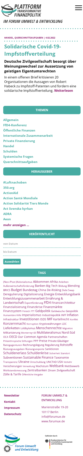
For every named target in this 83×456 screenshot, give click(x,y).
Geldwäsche (58, 311)
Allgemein (11, 120)
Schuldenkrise (38, 353)
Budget (16, 290)
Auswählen (12, 261)
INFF (63, 315)
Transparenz (10, 361)
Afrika (54, 282)
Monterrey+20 (28, 332)
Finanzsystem (12, 311)
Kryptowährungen (50, 324)
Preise (43, 341)
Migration (67, 328)
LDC (64, 323)
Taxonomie (61, 357)
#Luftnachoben (15, 182)
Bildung (62, 286)
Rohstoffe (66, 345)
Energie (49, 294)
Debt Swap (68, 290)
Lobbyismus (28, 328)
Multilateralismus (49, 332)
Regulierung (52, 345)
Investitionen (29, 319)
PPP (35, 341)
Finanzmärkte (52, 307)
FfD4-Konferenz (15, 125)
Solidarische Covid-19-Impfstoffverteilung (32, 50)
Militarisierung (11, 332)
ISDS (43, 319)
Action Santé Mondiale (20, 198)
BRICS (6, 290)
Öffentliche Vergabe (32, 374)
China (42, 290)
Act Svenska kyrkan (18, 209)
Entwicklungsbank (67, 294)
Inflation (72, 315)
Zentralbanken (37, 370)
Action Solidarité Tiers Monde (25, 203)
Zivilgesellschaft (66, 370)
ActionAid (10, 193)
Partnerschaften (57, 337)
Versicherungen (12, 366)
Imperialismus (31, 315)
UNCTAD (51, 362)
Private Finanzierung (19, 141)
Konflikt (74, 319)
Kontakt (9, 402)
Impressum (12, 408)
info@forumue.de (53, 416)
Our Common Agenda (32, 337)
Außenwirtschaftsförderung (18, 286)
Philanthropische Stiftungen (18, 340)
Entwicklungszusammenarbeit (24, 298)
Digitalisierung (33, 294)
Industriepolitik (51, 315)
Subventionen (12, 357)
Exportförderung (34, 302)
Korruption (32, 323)
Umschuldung (38, 362)
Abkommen (41, 282)
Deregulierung (13, 294)
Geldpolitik (42, 311)
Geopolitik (72, 311)
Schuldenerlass (14, 353)
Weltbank (56, 366)
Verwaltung (29, 366)
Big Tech (52, 286)
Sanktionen (52, 349)
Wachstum (42, 366)
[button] (7, 448)
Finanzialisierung (14, 307)
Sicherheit (54, 353)
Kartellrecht (61, 319)
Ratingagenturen (12, 345)
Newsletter (11, 395)
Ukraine (23, 362)
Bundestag (30, 290)
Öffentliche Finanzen (19, 130)
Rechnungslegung (33, 345)
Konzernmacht (14, 323)
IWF (49, 319)
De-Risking (54, 290)
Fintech (26, 311)
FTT (32, 311)
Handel (8, 37)
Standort (65, 353)
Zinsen (52, 370)
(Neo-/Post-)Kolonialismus (17, 282)
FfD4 (47, 302)
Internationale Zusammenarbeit (28, 136)
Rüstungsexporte (34, 349)
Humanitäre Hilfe (12, 315)
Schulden (10, 151)
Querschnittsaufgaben (29, 37)
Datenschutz (12, 414)
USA (60, 362)
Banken (40, 286)
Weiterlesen (63, 90)
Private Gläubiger (58, 341)
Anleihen (63, 282)
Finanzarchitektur (63, 303)
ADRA (7, 214)
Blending (74, 286)
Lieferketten (11, 328)
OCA (5, 336)
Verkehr (68, 361)
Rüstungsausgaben (14, 349)
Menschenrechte (49, 328)
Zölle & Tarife (12, 374)
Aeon (7, 219)
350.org (8, 188)
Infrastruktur (11, 319)
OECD (13, 337)
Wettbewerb (71, 366)
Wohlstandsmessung (15, 370)
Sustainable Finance (38, 357)
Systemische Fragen (18, 156)
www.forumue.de (53, 421)
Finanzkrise (35, 307)
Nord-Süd (68, 332)
